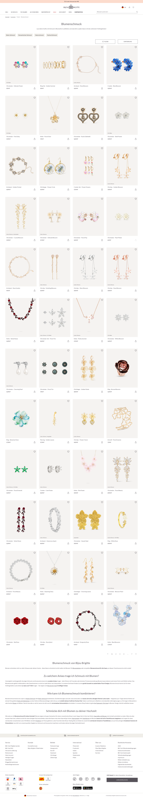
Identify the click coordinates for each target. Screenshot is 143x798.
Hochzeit (62, 12)
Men (70, 12)
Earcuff (52, 750)
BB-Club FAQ (9, 748)
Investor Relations (100, 746)
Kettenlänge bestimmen (12, 764)
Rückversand (9, 753)
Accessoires (34, 12)
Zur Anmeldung (122, 780)
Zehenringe (53, 757)
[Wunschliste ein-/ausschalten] (35, 47)
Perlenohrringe (54, 746)
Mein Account (9, 755)
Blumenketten (77, 668)
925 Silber (23, 12)
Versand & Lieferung (11, 750)
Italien (74, 750)
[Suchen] (137, 12)
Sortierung (128, 41)
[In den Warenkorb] (35, 88)
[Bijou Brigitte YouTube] (99, 779)
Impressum (121, 757)
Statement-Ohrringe (102, 703)
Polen (74, 757)
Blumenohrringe (52, 685)
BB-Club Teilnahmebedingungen (127, 748)
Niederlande (76, 755)
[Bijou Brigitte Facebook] (87, 779)
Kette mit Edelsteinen (23, 701)
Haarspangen (75, 718)
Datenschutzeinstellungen (125, 767)
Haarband (53, 753)
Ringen (15, 703)
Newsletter (8, 760)
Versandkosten (76, 795)
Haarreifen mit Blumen (100, 716)
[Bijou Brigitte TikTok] (75, 779)
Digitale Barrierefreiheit (124, 764)
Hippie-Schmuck (30, 698)
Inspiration (79, 12)
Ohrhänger (53, 755)
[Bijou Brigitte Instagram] (81, 779)
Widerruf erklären (123, 762)
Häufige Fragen (9, 757)
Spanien (75, 753)
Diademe (38, 720)
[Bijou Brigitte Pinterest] (93, 779)
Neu (6, 12)
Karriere (97, 753)
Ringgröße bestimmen (11, 762)
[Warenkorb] (137, 7)
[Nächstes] (135, 654)
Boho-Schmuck (42, 698)
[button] (129, 7)
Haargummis (54, 748)
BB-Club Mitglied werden (12, 746)
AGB (119, 746)
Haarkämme (86, 718)
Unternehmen (99, 750)
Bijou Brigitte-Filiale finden (35, 748)
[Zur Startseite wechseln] (71, 6)
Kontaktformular (32, 746)
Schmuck (14, 12)
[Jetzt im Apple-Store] (77, 788)
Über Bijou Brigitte (100, 748)
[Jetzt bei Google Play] (88, 788)
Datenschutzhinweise (124, 750)
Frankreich (76, 748)
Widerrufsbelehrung (123, 760)
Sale (54, 12)
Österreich (76, 746)
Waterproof (45, 12)
